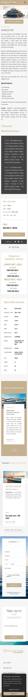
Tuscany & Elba (17, 157)
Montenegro (17, 162)
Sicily (6, 151)
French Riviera (14, 143)
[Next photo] (25, 12)
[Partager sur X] (22, 241)
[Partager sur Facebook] (15, 241)
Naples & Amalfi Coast (16, 149)
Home (5, 7)
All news (14, 449)
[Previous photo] (3, 12)
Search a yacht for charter (13, 7)
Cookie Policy (6, 685)
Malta (21, 151)
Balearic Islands (10, 159)
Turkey (21, 146)
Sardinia (8, 154)
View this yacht (10, 522)
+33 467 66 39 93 (14, 593)
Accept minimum (7, 695)
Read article (10, 440)
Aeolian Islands (14, 151)
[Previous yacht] (3, 498)
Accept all (14, 693)
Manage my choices (14, 689)
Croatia (7, 143)
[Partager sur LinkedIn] (18, 241)
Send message (14, 585)
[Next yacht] (24, 498)
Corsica (7, 149)
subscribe (14, 637)
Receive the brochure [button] (14, 21)
